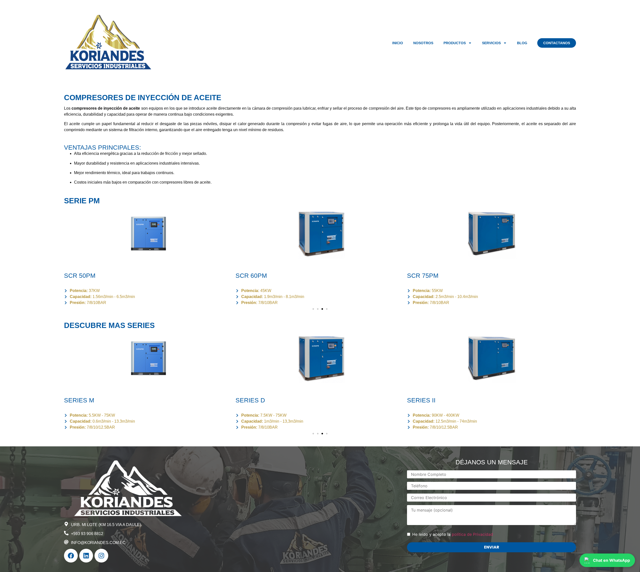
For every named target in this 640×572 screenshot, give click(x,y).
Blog (522, 43)
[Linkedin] (86, 556)
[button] (313, 309)
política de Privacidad (472, 534)
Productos (455, 43)
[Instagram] (101, 556)
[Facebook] (71, 556)
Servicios (491, 43)
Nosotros (423, 43)
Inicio (397, 43)
